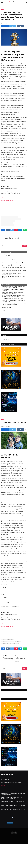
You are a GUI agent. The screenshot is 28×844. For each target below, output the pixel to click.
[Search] (26, 2)
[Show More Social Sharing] (25, 26)
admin (3, 22)
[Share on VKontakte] (20, 26)
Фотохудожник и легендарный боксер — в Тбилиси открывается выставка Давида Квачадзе (20, 658)
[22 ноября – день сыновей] (14, 440)
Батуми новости (5, 218)
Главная (4, 836)
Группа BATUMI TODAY (7, 200)
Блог (3, 9)
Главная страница (4, 5)
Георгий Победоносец (15, 218)
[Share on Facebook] (5, 26)
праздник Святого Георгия (8, 224)
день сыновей (5, 643)
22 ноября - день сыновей (7, 639)
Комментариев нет (6, 23)
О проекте (3, 785)
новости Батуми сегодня (7, 222)
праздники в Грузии (14, 643)
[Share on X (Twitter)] (12, 26)
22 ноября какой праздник (8, 641)
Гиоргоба (4, 220)
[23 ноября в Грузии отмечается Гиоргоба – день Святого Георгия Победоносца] (14, 37)
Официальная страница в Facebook (10, 197)
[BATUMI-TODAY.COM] (14, 2)
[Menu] (2, 2)
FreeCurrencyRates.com (6, 818)
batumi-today (14, 216)
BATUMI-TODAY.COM (11, 840)
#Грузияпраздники (6, 216)
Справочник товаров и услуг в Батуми (16, 836)
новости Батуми (11, 220)
